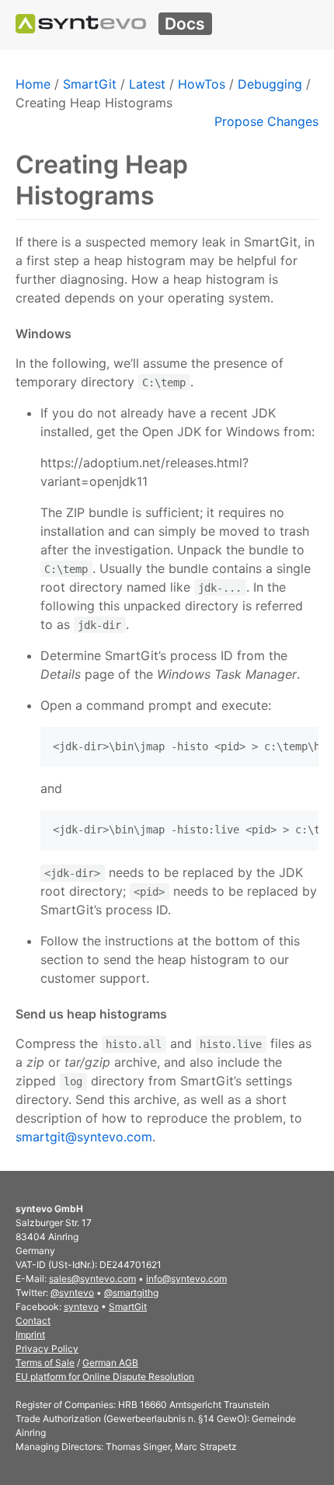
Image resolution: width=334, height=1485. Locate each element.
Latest (147, 84)
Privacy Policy (47, 1348)
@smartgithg (131, 1292)
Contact (33, 1320)
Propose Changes (266, 121)
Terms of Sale (45, 1362)
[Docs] (81, 23)
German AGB (110, 1362)
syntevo (81, 1306)
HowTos (201, 84)
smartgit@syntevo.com (84, 1136)
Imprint (30, 1334)
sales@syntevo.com (92, 1278)
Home (33, 84)
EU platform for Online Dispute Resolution (105, 1376)
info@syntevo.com (186, 1278)
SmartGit (90, 84)
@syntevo (72, 1292)
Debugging (270, 84)
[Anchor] (77, 333)
